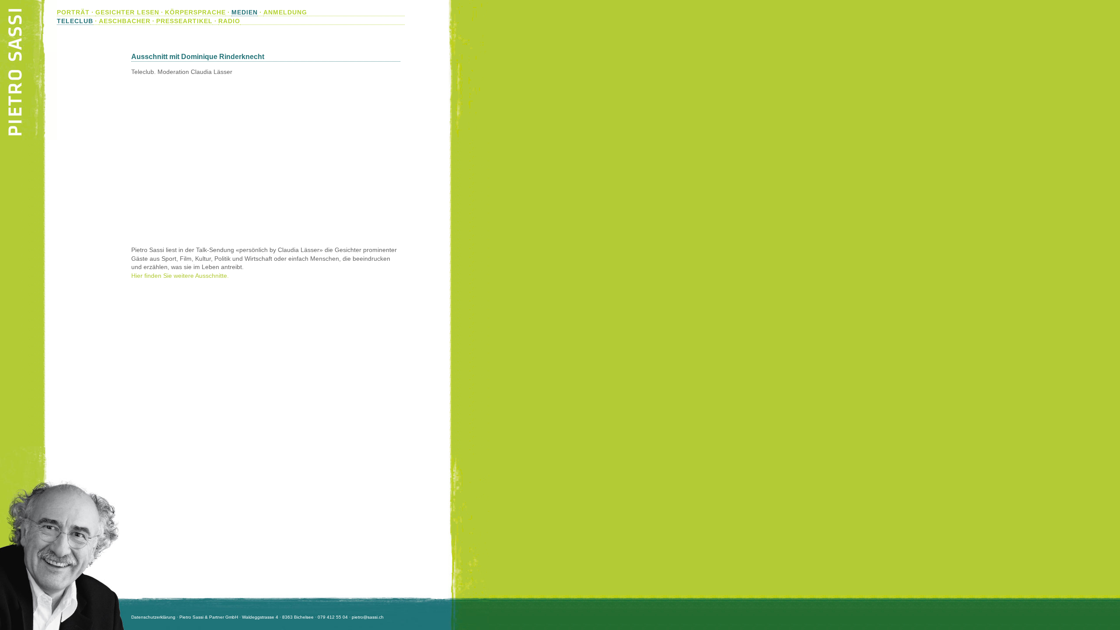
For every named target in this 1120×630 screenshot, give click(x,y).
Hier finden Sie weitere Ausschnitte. (180, 275)
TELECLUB (75, 21)
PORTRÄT (73, 12)
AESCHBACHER (124, 21)
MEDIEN (244, 12)
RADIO (229, 21)
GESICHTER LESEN (127, 12)
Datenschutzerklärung (153, 617)
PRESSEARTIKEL (184, 21)
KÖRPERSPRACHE (195, 12)
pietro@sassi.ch (368, 617)
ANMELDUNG (285, 12)
